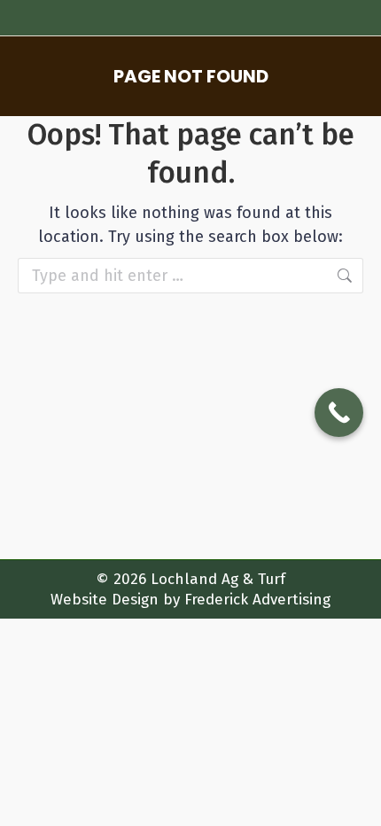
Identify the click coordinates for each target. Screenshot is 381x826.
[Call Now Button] (339, 412)
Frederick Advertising (257, 599)
